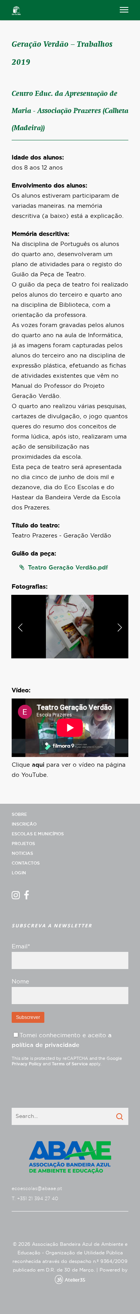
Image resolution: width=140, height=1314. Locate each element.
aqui (38, 765)
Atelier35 (75, 1280)
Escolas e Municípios (38, 834)
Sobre (19, 814)
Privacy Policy (27, 1064)
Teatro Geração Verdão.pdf (68, 568)
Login (19, 873)
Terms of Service (70, 1064)
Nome (20, 982)
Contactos (26, 863)
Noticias (22, 853)
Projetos (23, 844)
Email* (21, 947)
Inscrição (24, 824)
